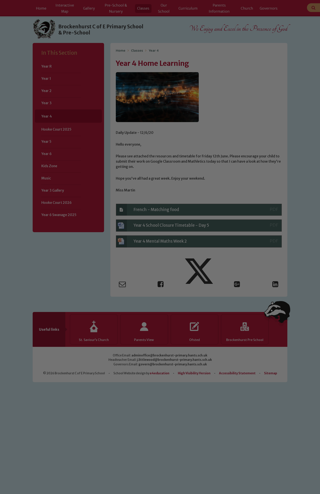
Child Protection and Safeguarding (160, 289)
